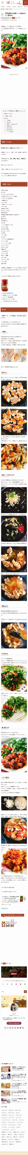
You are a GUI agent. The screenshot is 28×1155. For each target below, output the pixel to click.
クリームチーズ (6, 1120)
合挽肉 (4, 1134)
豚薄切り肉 (5, 1141)
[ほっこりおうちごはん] (14, 2)
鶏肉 (13, 17)
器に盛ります (10, 129)
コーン (21, 1120)
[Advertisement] (14, 90)
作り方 (6, 118)
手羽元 (19, 17)
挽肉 (3, 1136)
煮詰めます (9, 126)
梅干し (9, 1136)
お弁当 (11, 1110)
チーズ (4, 1124)
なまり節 (4, 1115)
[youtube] (20, 1028)
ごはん (4, 1112)
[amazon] (23, 1028)
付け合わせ (9, 127)
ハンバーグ (11, 1127)
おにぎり (4, 1110)
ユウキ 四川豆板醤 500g (7, 293)
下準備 (8, 120)
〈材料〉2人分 (8, 116)
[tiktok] (13, 1028)
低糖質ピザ (16, 1132)
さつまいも (11, 1112)
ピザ (18, 1127)
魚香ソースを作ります (12, 124)
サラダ (4, 1122)
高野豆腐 (18, 1141)
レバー (13, 1129)
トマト (4, 1127)
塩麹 (16, 1134)
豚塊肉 (17, 1139)
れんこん (11, 1115)
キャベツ (18, 1117)
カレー (11, 1117)
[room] (15, 1028)
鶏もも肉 (5, 1144)
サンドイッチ (11, 1122)
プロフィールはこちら (14, 1023)
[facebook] (5, 1028)
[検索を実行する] (25, 991)
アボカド (19, 1115)
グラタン (14, 1120)
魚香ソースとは (8, 113)
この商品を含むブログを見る (10, 301)
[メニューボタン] (25, 2)
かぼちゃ (18, 1110)
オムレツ (4, 1117)
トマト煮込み (10, 131)
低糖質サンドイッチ (7, 1132)
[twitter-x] (8, 1028)
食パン (12, 1141)
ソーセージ (20, 1122)
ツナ (19, 1124)
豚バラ (11, 1139)
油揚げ (15, 1136)
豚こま (21, 1136)
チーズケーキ (12, 1124)
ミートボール (5, 1129)
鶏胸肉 (11, 1144)
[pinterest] (18, 1028)
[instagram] (10, 1028)
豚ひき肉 (4, 1139)
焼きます (9, 122)
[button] (3, 984)
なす (17, 1112)
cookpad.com (4, 908)
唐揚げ (10, 1134)
